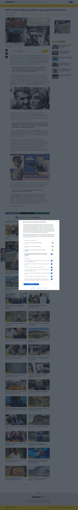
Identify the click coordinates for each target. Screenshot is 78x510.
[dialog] (39, 255)
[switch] (52, 242)
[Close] (57, 222)
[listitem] (39, 240)
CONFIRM (31, 284)
